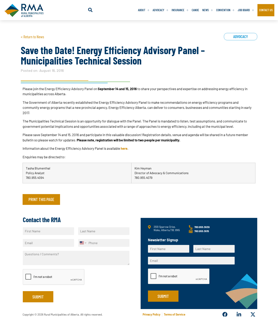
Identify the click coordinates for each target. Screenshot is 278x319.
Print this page (41, 199)
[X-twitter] (252, 314)
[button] (90, 10)
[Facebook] (225, 314)
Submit (38, 296)
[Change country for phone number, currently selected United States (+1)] (82, 243)
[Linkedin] (238, 314)
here (124, 148)
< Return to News (32, 36)
